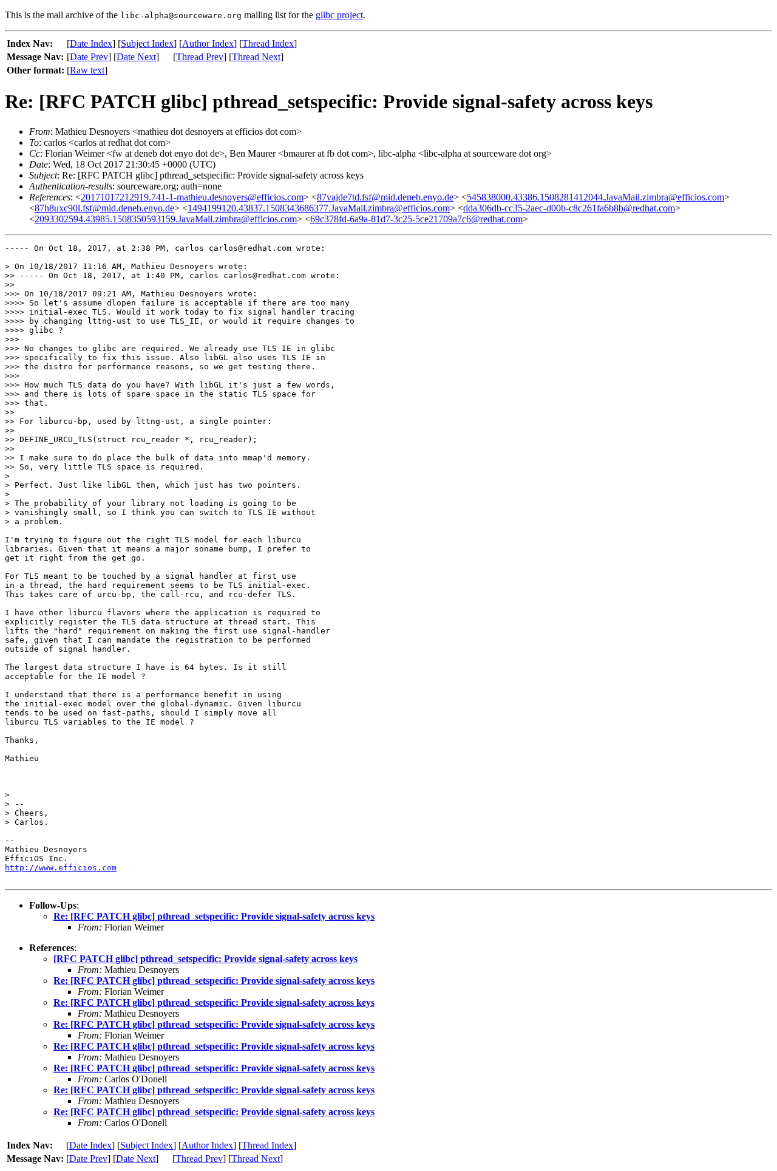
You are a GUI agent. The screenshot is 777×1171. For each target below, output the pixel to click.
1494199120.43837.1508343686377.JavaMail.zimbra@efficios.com (319, 208)
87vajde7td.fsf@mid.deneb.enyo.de (385, 197)
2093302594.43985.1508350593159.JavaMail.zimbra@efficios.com (166, 219)
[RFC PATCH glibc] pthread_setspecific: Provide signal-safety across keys (205, 959)
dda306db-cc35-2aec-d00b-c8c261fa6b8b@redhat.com (569, 208)
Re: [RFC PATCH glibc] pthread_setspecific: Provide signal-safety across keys (214, 916)
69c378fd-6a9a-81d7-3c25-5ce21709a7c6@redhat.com (416, 219)
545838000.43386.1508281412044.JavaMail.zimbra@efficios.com (595, 197)
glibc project (339, 15)
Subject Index (147, 43)
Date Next (136, 57)
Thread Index (268, 43)
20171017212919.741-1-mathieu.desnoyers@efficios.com (192, 197)
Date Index (91, 43)
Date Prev (89, 57)
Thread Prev (199, 57)
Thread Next (256, 57)
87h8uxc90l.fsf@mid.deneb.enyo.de (104, 208)
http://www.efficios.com (61, 867)
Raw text (87, 70)
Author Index (208, 43)
